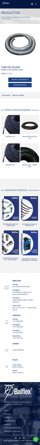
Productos (8, 17)
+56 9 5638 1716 (17, 338)
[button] (32, 4)
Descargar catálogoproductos (29, 225)
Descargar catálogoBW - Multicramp (10, 259)
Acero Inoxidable (25, 17)
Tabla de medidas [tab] (18, 95)
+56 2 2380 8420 (17, 321)
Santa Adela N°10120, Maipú (21, 286)
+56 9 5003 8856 (17, 327)
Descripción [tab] (6, 95)
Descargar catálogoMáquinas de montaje (29, 259)
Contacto (7, 424)
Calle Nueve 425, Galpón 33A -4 (22, 292)
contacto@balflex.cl (18, 350)
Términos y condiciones (12, 431)
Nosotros (7, 414)
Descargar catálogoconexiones (10, 224)
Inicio (2, 17)
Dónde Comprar (9, 421)
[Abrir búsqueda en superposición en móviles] (36, 4)
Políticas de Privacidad (12, 428)
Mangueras (16, 17)
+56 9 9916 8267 (17, 332)
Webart (20, 442)
